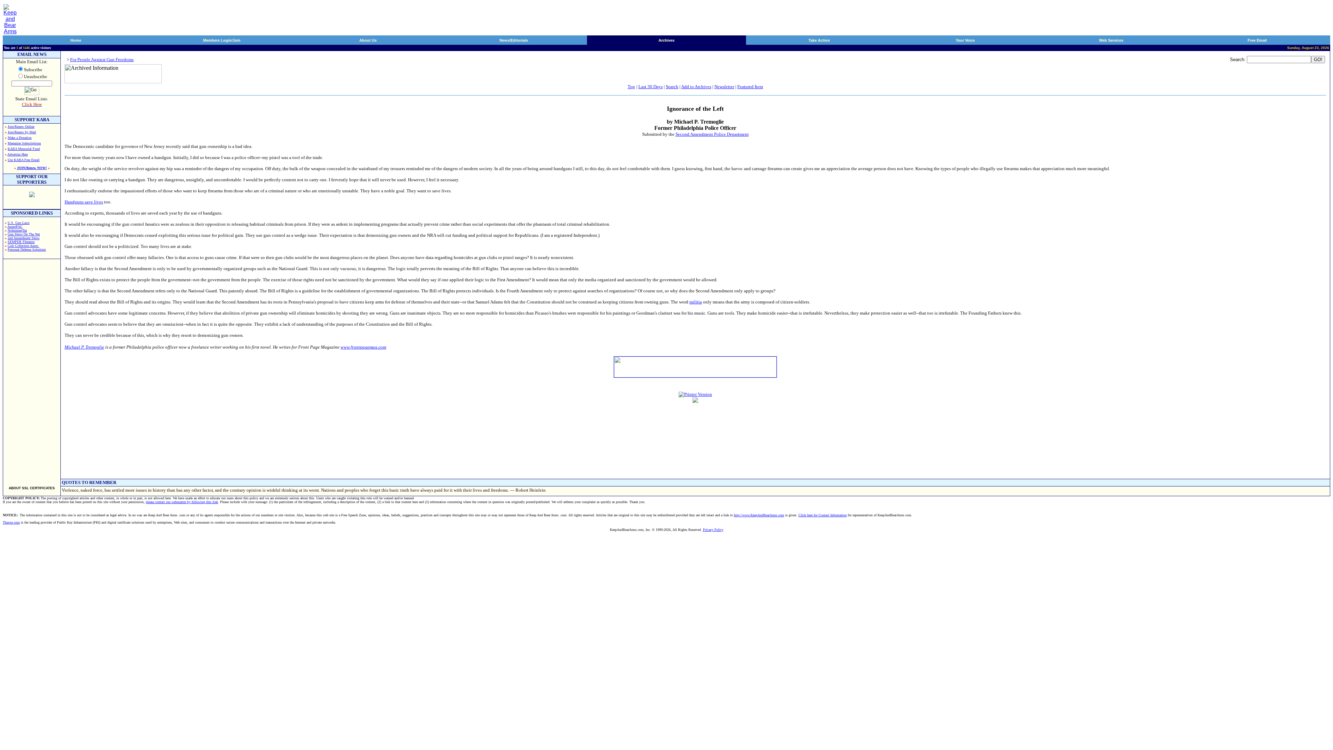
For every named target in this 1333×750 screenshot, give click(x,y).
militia (695, 302)
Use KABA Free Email (24, 160)
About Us (368, 40)
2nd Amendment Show (24, 238)
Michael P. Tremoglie (84, 347)
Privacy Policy (713, 530)
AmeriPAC (15, 226)
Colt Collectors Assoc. (23, 246)
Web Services (1111, 40)
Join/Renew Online (21, 126)
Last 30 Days (650, 86)
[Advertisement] (32, 369)
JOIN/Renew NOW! (32, 168)
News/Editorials (514, 40)
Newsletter (724, 86)
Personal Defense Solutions (27, 249)
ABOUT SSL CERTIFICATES (32, 488)
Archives (666, 40)
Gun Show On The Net (24, 234)
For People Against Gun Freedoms (102, 59)
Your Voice (965, 40)
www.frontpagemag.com (363, 347)
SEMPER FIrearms (21, 242)
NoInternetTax (17, 230)
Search (672, 86)
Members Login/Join (222, 40)
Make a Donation (20, 138)
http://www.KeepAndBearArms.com (759, 515)
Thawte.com (11, 522)
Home (75, 40)
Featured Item (750, 86)
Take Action (819, 40)
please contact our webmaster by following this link (182, 502)
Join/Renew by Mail (22, 132)
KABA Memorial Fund (24, 149)
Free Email (1257, 40)
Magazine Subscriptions (24, 143)
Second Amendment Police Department (712, 134)
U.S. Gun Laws (19, 223)
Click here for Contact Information (822, 515)
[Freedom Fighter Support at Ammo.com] (32, 195)
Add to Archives (696, 86)
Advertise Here (17, 154)
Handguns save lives (84, 202)
